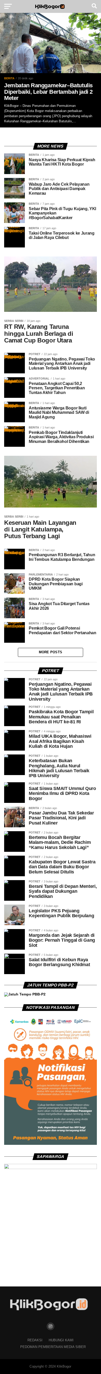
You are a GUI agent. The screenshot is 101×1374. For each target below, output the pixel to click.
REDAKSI (34, 1340)
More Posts (50, 652)
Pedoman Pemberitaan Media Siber (53, 1347)
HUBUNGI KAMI (61, 1340)
